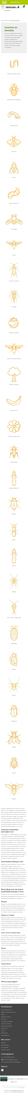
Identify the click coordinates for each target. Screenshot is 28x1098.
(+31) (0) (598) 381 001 (8, 1057)
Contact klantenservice (6, 1010)
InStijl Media (21, 1087)
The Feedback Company (16, 1090)
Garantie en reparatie (6, 1024)
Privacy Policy (4, 1028)
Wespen (6, 866)
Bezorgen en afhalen (6, 1017)
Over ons (3, 1031)
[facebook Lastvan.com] (2, 1070)
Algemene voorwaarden (6, 1026)
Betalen (3, 1014)
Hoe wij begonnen (5, 1035)
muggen (10, 868)
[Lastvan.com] (4, 2)
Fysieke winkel (4, 1033)
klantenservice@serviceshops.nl (10, 1060)
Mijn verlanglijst (4, 1047)
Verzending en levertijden (7, 1021)
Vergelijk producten (5, 1050)
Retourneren (4, 1019)
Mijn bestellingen (5, 1045)
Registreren (3, 1043)
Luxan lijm (18, 850)
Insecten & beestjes (15, 20)
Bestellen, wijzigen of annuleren (8, 1012)
